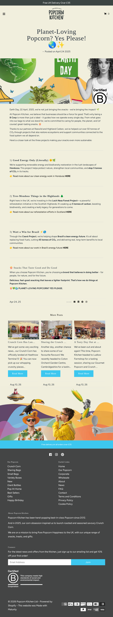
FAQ (60, 488)
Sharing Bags (14, 470)
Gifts (10, 496)
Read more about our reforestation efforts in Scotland (39, 212)
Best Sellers (13, 492)
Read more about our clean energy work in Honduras (38, 176)
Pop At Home (14, 488)
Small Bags (13, 474)
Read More (17, 373)
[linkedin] (79, 301)
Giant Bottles (14, 485)
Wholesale (63, 477)
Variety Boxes (14, 477)
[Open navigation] (4, 14)
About (61, 481)
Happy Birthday (15, 500)
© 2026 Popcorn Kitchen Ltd (23, 601)
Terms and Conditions (69, 496)
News (61, 485)
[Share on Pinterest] (82, 301)
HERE (67, 176)
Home (61, 466)
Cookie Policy (65, 504)
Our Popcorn (65, 470)
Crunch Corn (14, 466)
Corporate (63, 474)
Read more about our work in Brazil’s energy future (37, 247)
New (9, 481)
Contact (62, 492)
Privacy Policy (65, 500)
